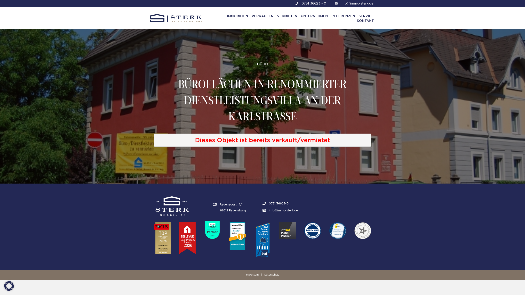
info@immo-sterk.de (357, 3)
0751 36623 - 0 (313, 3)
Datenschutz (272, 274)
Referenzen (343, 16)
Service (366, 16)
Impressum (252, 274)
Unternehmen (314, 16)
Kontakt (365, 21)
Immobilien (237, 16)
